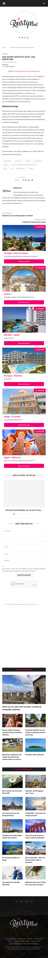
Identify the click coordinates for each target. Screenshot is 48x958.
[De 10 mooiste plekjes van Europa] (12, 848)
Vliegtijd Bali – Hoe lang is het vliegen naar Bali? (35, 814)
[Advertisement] (24, 637)
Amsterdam (7, 161)
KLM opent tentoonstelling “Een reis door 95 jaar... (24, 510)
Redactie (5, 64)
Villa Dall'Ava (20, 168)
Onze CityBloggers (15, 944)
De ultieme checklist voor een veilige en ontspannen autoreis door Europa (35, 732)
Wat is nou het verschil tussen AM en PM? (12, 792)
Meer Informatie (24, 261)
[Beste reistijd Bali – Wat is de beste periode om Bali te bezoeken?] (35, 848)
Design (27, 161)
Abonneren (39, 939)
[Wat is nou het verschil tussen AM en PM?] (12, 781)
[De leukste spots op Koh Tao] (35, 745)
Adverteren (22, 939)
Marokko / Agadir (12, 335)
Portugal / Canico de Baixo (16, 253)
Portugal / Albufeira (13, 376)
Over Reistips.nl (10, 939)
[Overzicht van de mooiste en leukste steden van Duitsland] (35, 826)
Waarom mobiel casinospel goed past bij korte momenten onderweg (12, 732)
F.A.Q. (10, 941)
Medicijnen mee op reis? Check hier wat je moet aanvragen (35, 883)
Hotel (5, 164)
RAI (11, 168)
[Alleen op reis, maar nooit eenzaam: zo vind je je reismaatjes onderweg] (24, 689)
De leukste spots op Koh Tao (34, 755)
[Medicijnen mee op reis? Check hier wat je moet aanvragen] (35, 872)
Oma (5, 168)
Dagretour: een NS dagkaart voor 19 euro (34, 792)
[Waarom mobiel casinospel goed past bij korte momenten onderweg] (12, 720)
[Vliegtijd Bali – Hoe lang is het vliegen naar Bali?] (35, 803)
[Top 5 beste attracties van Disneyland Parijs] (12, 803)
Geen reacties (10, 66)
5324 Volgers (25, 941)
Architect (18, 161)
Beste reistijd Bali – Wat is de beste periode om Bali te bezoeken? (35, 860)
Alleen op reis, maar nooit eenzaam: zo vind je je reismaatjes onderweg (21, 708)
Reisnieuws (5, 54)
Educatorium (37, 161)
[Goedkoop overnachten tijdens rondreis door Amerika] (12, 826)
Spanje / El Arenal (12, 416)
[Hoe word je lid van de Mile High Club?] (12, 872)
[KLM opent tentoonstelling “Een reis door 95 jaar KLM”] (24, 493)
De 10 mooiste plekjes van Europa (11, 859)
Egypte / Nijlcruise (12, 457)
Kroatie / (8, 294)
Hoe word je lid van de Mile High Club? (11, 883)
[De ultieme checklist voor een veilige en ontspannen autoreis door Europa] (35, 720)
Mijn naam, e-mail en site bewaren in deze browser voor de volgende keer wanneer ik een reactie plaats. (24, 570)
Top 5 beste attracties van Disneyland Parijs (10, 814)
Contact (16, 941)
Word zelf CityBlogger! (31, 944)
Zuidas (30, 168)
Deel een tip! (35, 941)
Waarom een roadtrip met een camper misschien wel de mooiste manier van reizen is (11, 757)
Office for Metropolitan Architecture (24, 164)
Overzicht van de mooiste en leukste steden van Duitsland (34, 836)
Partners (30, 939)
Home (4, 47)
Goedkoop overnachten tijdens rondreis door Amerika (12, 836)
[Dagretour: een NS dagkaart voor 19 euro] (35, 781)
